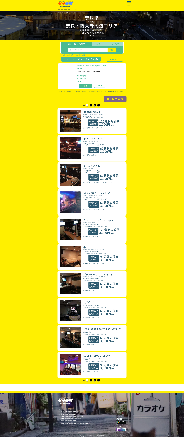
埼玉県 (66, 414)
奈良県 (66, 418)
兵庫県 (79, 418)
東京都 (74, 414)
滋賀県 (59, 418)
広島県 (70, 420)
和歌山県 (71, 418)
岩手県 (62, 411)
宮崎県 (78, 423)
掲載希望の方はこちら (121, 411)
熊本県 (70, 423)
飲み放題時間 (81, 76)
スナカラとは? (119, 409)
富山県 (59, 416)
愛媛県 (66, 422)
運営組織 (118, 413)
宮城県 (66, 411)
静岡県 (74, 416)
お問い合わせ (119, 416)
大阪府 (75, 418)
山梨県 (66, 413)
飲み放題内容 (81, 79)
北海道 (59, 409)
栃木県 (62, 414)
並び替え (115, 59)
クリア (100, 86)
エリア (79, 69)
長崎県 (66, 423)
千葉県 (70, 414)
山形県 (74, 411)
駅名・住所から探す (76, 44)
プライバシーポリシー (121, 414)
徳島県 (59, 422)
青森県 (59, 411)
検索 (111, 50)
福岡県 (59, 423)
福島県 (78, 411)
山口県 (74, 420)
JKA (87, 436)
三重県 (81, 416)
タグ (78, 81)
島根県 (62, 420)
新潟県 (59, 413)
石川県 (62, 416)
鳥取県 (59, 420)
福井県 (66, 416)
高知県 (70, 422)
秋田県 (70, 411)
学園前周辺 (96, 71)
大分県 (74, 423)
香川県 (62, 422)
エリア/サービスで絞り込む (80, 59)
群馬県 (62, 413)
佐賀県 (62, 423)
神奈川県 (79, 414)
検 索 (85, 86)
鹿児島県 (82, 423)
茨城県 (59, 414)
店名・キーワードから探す (107, 44)
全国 (62, 9)
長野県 (70, 413)
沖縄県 (86, 423)
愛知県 (78, 416)
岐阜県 (70, 416)
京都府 (62, 418)
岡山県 (66, 420)
